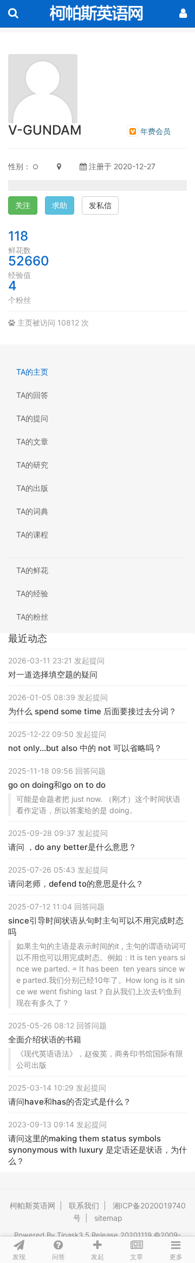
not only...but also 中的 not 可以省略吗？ (85, 748)
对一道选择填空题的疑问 (53, 674)
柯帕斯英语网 (32, 1205)
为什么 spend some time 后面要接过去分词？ (92, 711)
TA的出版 (32, 488)
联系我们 (84, 1205)
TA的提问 (32, 418)
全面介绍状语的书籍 (44, 1039)
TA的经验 (32, 593)
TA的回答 (32, 395)
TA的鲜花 (32, 570)
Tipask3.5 (73, 1235)
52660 (28, 261)
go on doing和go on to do (57, 785)
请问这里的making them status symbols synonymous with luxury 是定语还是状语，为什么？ (97, 1149)
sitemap (108, 1217)
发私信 (100, 205)
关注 (22, 205)
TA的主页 (32, 371)
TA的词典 (32, 511)
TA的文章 (32, 441)
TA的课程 (32, 534)
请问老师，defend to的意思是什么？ (76, 884)
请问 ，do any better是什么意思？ (72, 847)
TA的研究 (32, 464)
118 (18, 236)
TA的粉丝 (32, 616)
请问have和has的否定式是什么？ (69, 1101)
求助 (59, 205)
